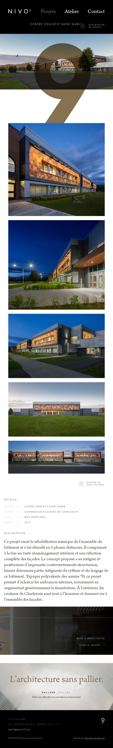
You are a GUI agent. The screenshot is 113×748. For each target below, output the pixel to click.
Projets (48, 11)
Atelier (72, 11)
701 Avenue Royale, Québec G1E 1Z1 (34, 724)
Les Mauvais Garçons (95, 738)
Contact (96, 11)
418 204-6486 (17, 719)
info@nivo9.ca (19, 729)
